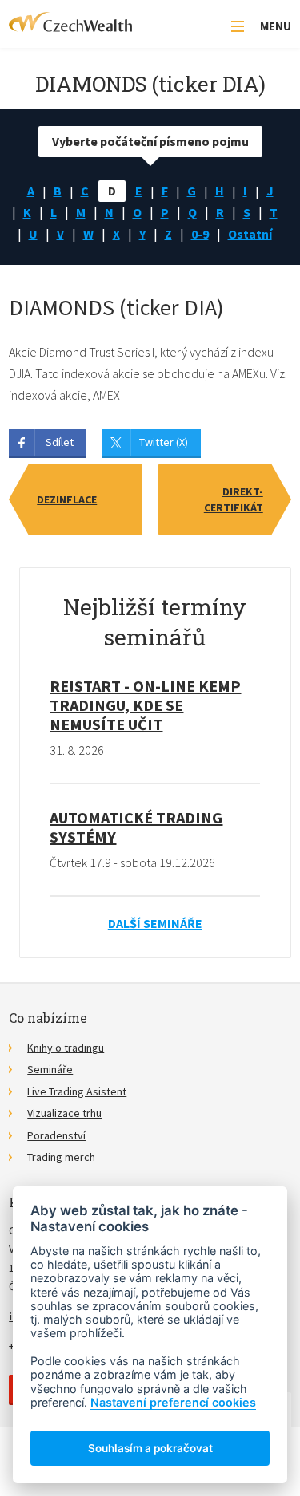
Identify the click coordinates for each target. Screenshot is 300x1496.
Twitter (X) (163, 442)
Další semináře (155, 923)
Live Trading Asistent (76, 1091)
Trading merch (61, 1157)
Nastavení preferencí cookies (173, 1402)
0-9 (200, 234)
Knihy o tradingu (65, 1047)
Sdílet (60, 442)
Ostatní (250, 234)
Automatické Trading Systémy (136, 827)
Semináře (50, 1069)
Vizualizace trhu (64, 1113)
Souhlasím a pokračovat (150, 1448)
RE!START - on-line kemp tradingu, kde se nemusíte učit (145, 705)
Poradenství (56, 1135)
